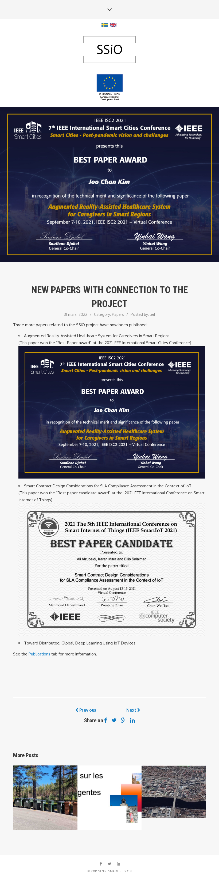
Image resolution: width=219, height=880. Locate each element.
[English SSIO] (109, 50)
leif (152, 314)
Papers (118, 314)
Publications (39, 654)
